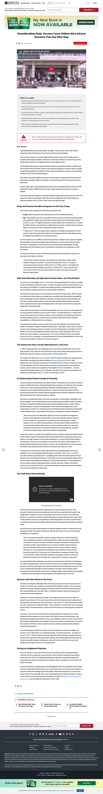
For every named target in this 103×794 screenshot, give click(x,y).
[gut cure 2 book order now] (51, 28)
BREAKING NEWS (25, 3)
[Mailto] (18, 689)
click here (31, 764)
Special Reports (69, 749)
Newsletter (67, 745)
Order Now (86, 783)
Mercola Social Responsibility (51, 749)
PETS (43, 3)
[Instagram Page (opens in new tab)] (33, 734)
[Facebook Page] (15, 689)
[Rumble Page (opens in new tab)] (66, 734)
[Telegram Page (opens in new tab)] (40, 734)
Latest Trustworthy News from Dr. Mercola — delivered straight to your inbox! (30, 726)
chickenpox (67, 531)
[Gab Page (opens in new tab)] (43, 734)
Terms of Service (70, 790)
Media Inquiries (48, 745)
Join (54, 716)
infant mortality (45, 282)
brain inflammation (59, 360)
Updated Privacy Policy (57, 773)
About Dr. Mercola (33, 745)
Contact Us (32, 747)
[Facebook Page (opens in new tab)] (30, 734)
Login (49, 716)
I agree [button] (80, 790)
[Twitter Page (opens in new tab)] (36, 734)
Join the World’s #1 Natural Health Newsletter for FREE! (19, 8)
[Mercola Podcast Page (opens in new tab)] (70, 734)
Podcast (67, 747)
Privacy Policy (59, 790)
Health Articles (33, 749)
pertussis (41, 358)
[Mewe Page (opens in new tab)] (51, 734)
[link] (17, 43)
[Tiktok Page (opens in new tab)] (56, 734)
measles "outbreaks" (72, 453)
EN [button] (88, 3)
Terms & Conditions (44, 773)
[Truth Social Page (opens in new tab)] (46, 734)
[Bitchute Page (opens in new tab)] (63, 734)
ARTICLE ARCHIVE (36, 3)
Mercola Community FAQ (50, 747)
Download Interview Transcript (51, 505)
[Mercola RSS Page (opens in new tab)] (72, 734)
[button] (88, 10)
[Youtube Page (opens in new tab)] (60, 734)
